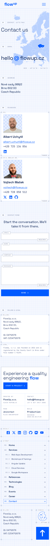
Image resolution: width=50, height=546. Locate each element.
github (16, 197)
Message (7, 266)
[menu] (44, 4)
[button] (25, 23)
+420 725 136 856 (15, 146)
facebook (8, 432)
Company (7, 255)
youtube (42, 432)
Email (6, 233)
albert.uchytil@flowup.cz (19, 142)
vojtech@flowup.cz (15, 187)
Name (6, 244)
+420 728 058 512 (15, 192)
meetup (36, 432)
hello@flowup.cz (35, 399)
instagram (25, 432)
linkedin (5, 151)
